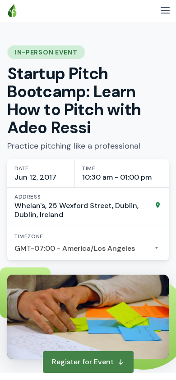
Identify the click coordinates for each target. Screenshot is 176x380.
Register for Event (83, 361)
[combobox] (88, 248)
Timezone (28, 236)
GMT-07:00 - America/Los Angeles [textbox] (74, 248)
